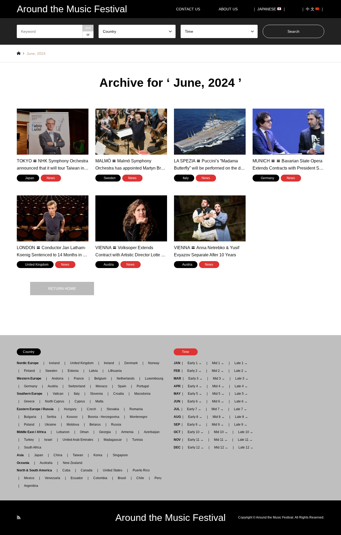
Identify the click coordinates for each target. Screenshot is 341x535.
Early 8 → (195, 417)
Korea (97, 455)
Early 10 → (195, 432)
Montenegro (139, 417)
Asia (22, 455)
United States (112, 470)
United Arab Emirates (77, 440)
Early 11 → (196, 440)
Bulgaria (30, 417)
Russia (116, 424)
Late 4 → (241, 386)
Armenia (127, 432)
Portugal (142, 386)
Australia (46, 463)
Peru (158, 478)
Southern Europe (31, 394)
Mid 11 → (221, 440)
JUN (177, 401)
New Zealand (73, 463)
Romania (136, 409)
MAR (177, 378)
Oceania (25, 463)
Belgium (100, 378)
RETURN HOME (62, 288)
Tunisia (137, 440)
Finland (29, 371)
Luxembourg (154, 378)
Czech (91, 409)
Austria (52, 386)
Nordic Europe (29, 363)
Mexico (29, 478)
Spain (122, 386)
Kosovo (72, 417)
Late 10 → (245, 432)
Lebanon (63, 432)
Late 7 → (240, 409)
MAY (177, 394)
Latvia (93, 371)
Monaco (101, 386)
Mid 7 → (217, 409)
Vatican (58, 394)
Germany (30, 386)
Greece (29, 401)
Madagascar (112, 440)
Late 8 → (241, 417)
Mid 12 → (221, 447)
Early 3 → (195, 378)
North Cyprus (54, 401)
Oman (84, 432)
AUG (177, 417)
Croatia (118, 394)
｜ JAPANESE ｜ (269, 9)
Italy (77, 394)
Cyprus (79, 401)
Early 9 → (194, 424)
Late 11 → (245, 440)
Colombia (100, 478)
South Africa (32, 447)
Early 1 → (194, 363)
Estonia (73, 371)
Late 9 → (240, 424)
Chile (140, 478)
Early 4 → (195, 386)
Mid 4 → (218, 386)
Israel (48, 440)
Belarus (95, 424)
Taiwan (78, 455)
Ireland (109, 363)
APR (177, 386)
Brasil (122, 478)
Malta (99, 401)
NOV (177, 440)
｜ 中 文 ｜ (312, 9)
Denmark (131, 363)
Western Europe (30, 378)
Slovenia (96, 394)
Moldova (72, 424)
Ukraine (50, 424)
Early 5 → (195, 394)
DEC (177, 447)
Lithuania (115, 371)
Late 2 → (240, 371)
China (58, 455)
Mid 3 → (219, 378)
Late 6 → (241, 401)
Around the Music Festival (170, 517)
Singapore (120, 455)
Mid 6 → (218, 401)
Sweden (51, 371)
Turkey (29, 440)
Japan (38, 455)
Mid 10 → (221, 432)
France (79, 378)
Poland (29, 424)
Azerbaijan (152, 432)
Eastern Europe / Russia (37, 409)
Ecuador (76, 478)
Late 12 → (246, 447)
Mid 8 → (218, 417)
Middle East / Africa (33, 432)
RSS (19, 517)
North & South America (36, 470)
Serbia (51, 417)
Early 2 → (194, 371)
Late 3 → (241, 378)
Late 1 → (241, 363)
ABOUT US (230, 9)
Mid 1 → (218, 363)
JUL (177, 409)
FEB (177, 371)
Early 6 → (194, 401)
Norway (154, 363)
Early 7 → (194, 409)
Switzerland (76, 386)
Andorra (57, 378)
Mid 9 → (218, 424)
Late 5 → (241, 394)
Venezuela (52, 478)
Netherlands (125, 378)
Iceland (54, 363)
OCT (177, 432)
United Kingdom (82, 363)
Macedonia (142, 394)
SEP (177, 424)
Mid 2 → (218, 371)
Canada (87, 470)
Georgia (105, 432)
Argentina (29, 486)
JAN (177, 363)
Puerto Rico (141, 470)
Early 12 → (196, 447)
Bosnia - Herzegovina (104, 417)
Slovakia (112, 409)
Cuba (66, 470)
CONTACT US (188, 9)
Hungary (70, 409)
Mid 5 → (218, 394)
